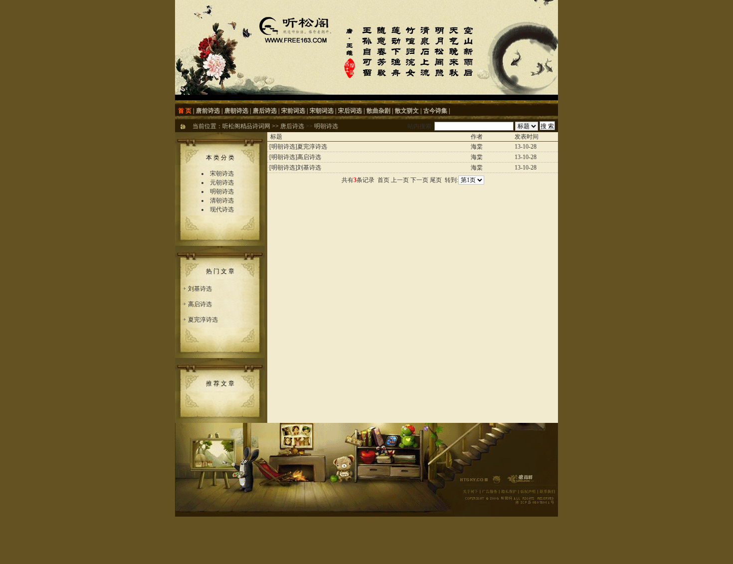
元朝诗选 (222, 182)
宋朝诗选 (222, 173)
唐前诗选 (208, 110)
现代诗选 (222, 209)
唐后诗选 (265, 110)
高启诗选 (200, 304)
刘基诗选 (200, 288)
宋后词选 (350, 110)
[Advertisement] (413, 209)
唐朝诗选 (236, 110)
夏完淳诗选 (203, 319)
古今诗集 (435, 110)
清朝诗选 (222, 200)
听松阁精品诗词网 (246, 126)
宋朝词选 (322, 110)
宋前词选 (293, 110)
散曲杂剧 (378, 110)
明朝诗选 (326, 126)
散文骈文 (407, 110)
